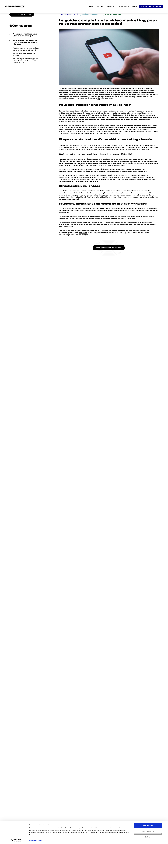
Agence (110, 6)
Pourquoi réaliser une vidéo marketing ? (25, 34)
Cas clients (123, 6)
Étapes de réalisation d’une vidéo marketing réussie (25, 42)
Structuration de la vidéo (24, 54)
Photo (100, 6)
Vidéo (91, 6)
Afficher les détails (35, 840)
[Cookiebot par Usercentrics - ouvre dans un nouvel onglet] (16, 840)
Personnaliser (146, 831)
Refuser (148, 837)
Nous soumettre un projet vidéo (108, 247)
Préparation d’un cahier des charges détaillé (26, 49)
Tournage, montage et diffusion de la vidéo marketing (25, 60)
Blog (134, 6)
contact (83, 233)
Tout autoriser (148, 825)
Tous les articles (23, 14)
